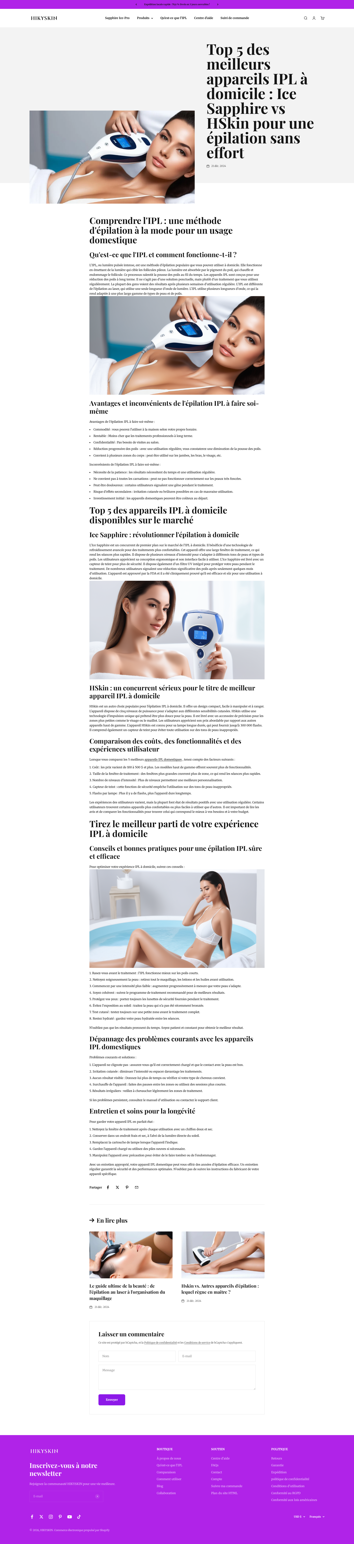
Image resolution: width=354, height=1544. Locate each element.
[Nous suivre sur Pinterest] (60, 1516)
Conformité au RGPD (286, 1493)
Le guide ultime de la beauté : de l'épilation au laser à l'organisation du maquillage (127, 1292)
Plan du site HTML (224, 1493)
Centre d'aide (203, 18)
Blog (160, 1486)
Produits (143, 18)
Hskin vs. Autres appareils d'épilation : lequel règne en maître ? (220, 1289)
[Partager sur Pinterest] (127, 1187)
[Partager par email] (136, 1187)
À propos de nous (169, 1458)
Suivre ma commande (226, 1486)
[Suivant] (217, 4)
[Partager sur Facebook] (108, 1187)
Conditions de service (197, 1342)
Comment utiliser (169, 1479)
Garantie (277, 1465)
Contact (216, 1472)
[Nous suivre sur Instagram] (50, 1516)
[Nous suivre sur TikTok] (79, 1516)
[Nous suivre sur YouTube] (69, 1516)
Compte (216, 1479)
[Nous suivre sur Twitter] (41, 1516)
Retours (276, 1458)
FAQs (214, 1465)
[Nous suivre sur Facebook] (32, 1516)
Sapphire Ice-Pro (117, 18)
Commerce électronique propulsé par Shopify (82, 1530)
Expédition (279, 1472)
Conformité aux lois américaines (294, 1500)
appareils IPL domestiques (163, 759)
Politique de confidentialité (160, 1342)
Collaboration (166, 1493)
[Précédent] (136, 4)
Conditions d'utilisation (288, 1486)
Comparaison (166, 1472)
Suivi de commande (235, 18)
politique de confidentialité (290, 1479)
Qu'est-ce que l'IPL (173, 18)
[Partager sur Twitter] (117, 1187)
